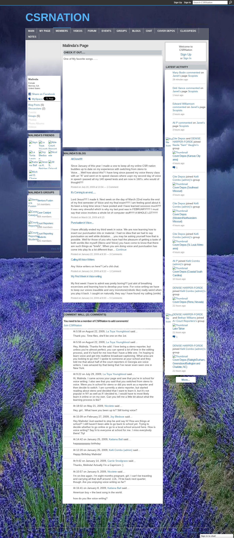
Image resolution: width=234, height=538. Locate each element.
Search (230, 2)
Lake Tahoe (178, 328)
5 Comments (116, 298)
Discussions (34, 108)
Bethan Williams (187, 317)
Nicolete (109, 405)
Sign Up (178, 2)
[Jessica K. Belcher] (43, 164)
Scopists (193, 75)
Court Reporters (45, 223)
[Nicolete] (52, 154)
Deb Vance (179, 88)
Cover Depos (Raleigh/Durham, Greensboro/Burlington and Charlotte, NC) (189, 363)
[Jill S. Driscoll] (52, 164)
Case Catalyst (44, 212)
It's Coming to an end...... (83, 192)
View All (55, 184)
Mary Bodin (179, 72)
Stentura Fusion (45, 200)
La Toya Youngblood (118, 331)
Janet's (177, 75)
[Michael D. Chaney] (33, 174)
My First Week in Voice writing (86, 276)
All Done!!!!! (76, 158)
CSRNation (57, 17)
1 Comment (112, 187)
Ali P (175, 122)
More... (186, 379)
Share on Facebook (43, 94)
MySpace (37, 98)
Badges (159, 532)
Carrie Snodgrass (117, 460)
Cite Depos (179, 138)
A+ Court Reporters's (185, 320)
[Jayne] (33, 145)
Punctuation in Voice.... (82, 222)
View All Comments (151, 507)
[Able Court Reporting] (52, 145)
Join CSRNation (73, 325)
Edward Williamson (184, 103)
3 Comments (116, 254)
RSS (167, 381)
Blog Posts (34, 105)
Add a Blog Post (76, 306)
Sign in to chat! (208, 536)
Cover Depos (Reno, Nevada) (188, 301)
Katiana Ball (116, 439)
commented (193, 72)
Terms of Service (199, 532)
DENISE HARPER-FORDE (188, 287)
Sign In (187, 2)
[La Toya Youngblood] (43, 145)
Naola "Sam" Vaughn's (186, 144)
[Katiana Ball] (33, 164)
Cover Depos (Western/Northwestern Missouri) (185, 218)
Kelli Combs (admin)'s (192, 291)
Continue (121, 249)
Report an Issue (176, 532)
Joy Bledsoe (117, 416)
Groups (32, 116)
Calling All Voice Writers (83, 259)
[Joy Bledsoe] (43, 154)
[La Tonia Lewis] (33, 154)
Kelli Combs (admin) (120, 450)
